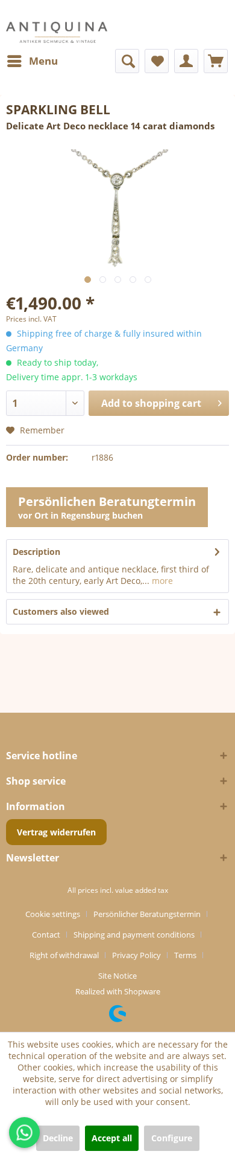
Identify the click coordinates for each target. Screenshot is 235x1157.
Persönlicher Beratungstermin (147, 914)
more (161, 580)
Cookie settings (52, 914)
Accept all (112, 1138)
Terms (185, 955)
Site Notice (117, 975)
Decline (58, 1138)
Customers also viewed (61, 611)
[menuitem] (32, 61)
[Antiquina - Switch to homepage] (56, 32)
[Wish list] (157, 61)
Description (36, 551)
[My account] (186, 61)
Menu (43, 61)
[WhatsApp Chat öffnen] (24, 1132)
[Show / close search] (127, 61)
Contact (46, 934)
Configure (171, 1138)
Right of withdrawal (64, 955)
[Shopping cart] (216, 61)
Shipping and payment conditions (134, 934)
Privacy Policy (136, 955)
